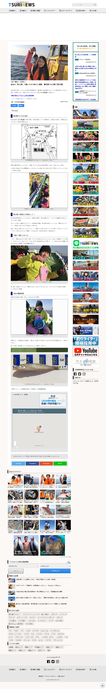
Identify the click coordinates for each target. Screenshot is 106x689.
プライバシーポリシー (50, 676)
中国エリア (22, 650)
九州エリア (41, 650)
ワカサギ (18, 640)
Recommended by (64, 556)
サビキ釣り (29, 624)
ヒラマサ (36, 631)
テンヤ (51, 621)
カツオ (41, 640)
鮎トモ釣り (45, 614)
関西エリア (12, 650)
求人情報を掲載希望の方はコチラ (85, 48)
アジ (10, 631)
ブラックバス (57, 640)
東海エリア (59, 647)
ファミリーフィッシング (31, 614)
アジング (12, 617)
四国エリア (32, 650)
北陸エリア (49, 647)
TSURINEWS (52, 679)
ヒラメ (11, 637)
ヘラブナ (48, 640)
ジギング (59, 617)
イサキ (28, 631)
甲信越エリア (39, 647)
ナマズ (26, 634)
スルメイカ (44, 631)
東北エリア (19, 647)
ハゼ (66, 637)
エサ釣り (14, 105)
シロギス (59, 637)
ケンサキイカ (54, 631)
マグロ (34, 640)
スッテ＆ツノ (42, 621)
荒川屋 (25, 394)
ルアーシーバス (22, 617)
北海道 (11, 647)
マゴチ (11, 640)
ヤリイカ (27, 640)
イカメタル (32, 621)
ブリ (22, 631)
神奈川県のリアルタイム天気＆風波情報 (23, 95)
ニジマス (39, 634)
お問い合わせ (61, 676)
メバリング (63, 614)
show (16, 110)
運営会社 (41, 676)
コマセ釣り (22, 621)
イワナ (53, 634)
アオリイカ (19, 637)
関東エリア (29, 647)
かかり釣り (59, 621)
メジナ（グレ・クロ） (32, 637)
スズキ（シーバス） (15, 634)
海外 (48, 650)
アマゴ (46, 634)
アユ (32, 634)
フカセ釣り (12, 621)
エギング (54, 614)
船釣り (21, 105)
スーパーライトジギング (46, 617)
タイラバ (33, 617)
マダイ (16, 631)
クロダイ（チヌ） (48, 637)
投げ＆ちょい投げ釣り (16, 624)
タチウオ (61, 634)
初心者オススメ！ (15, 614)
